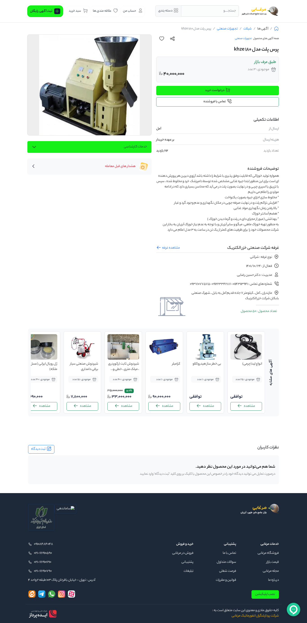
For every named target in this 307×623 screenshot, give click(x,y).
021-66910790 (43, 571)
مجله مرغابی (271, 571)
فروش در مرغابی (183, 553)
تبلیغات (189, 571)
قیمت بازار (272, 562)
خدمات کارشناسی (135, 147)
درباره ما (273, 580)
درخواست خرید (215, 90)
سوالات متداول (226, 562)
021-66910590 (43, 553)
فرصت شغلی (227, 571)
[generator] (42, 613)
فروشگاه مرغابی (268, 553)
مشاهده (249, 406)
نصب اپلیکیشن (265, 594)
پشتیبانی (187, 562)
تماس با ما (229, 553)
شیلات (247, 29)
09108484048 (43, 544)
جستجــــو (229, 11)
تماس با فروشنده (214, 102)
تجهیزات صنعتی (227, 29)
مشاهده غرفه (171, 248)
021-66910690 (42, 562)
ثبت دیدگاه (38, 449)
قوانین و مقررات (226, 580)
